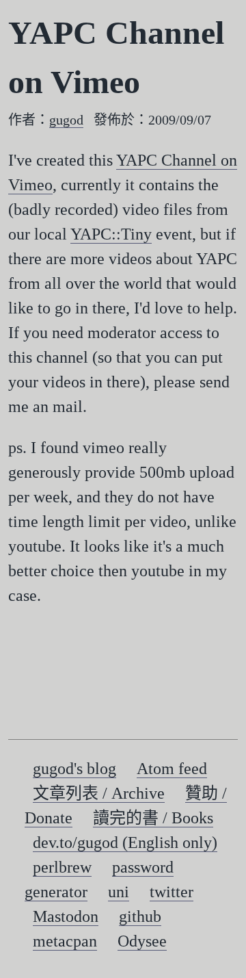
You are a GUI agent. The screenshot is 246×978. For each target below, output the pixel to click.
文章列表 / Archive (99, 793)
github (140, 916)
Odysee (142, 941)
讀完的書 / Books (153, 818)
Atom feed (172, 768)
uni (118, 892)
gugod (66, 119)
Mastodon (65, 916)
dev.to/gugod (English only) (125, 842)
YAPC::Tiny (111, 234)
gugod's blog (74, 768)
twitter (171, 892)
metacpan (65, 941)
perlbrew (62, 867)
